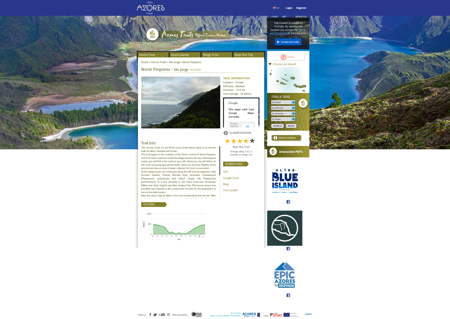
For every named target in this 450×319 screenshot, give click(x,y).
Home (144, 62)
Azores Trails (147, 55)
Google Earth (231, 178)
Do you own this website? (234, 126)
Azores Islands (180, 55)
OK (247, 126)
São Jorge (174, 62)
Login (289, 7)
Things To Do (211, 55)
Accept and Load (290, 42)
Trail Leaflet (230, 190)
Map (226, 184)
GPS (225, 172)
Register (301, 7)
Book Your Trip (244, 55)
